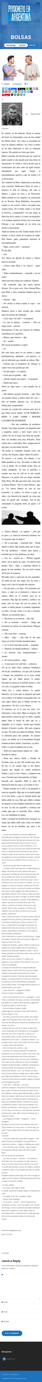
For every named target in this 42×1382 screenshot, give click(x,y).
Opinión (22, 45)
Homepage (11, 45)
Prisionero (18, 84)
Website (6, 1321)
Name (5, 1302)
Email (5, 1312)
